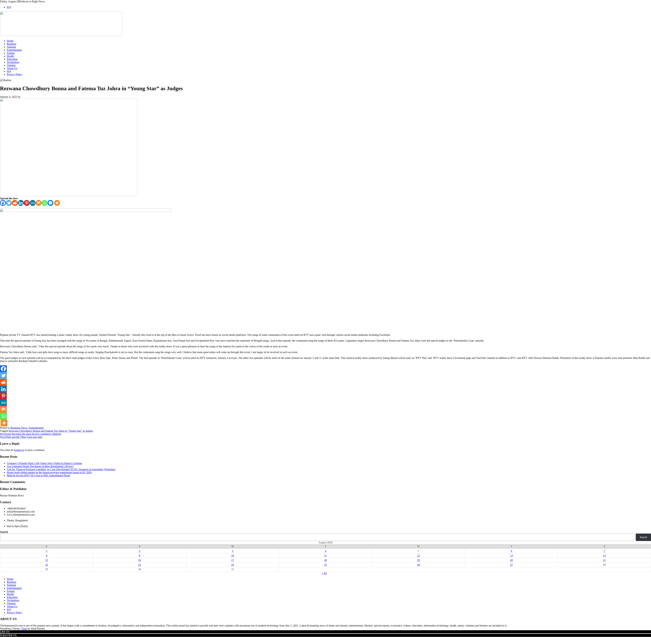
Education (12, 59)
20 (511, 560)
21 (604, 560)
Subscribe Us (8, 635)
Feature (11, 53)
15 (46, 560)
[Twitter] (9, 203)
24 (232, 564)
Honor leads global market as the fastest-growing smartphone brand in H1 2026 (49, 472)
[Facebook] (3, 203)
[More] (57, 203)
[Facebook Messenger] (50, 203)
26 (418, 564)
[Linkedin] (21, 203)
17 (232, 560)
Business (11, 43)
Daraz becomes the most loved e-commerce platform (30, 433)
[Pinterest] (27, 203)
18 (325, 560)
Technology (13, 62)
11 (325, 555)
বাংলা (9, 7)
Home (10, 40)
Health (10, 56)
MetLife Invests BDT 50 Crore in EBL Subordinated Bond (38, 475)
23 (139, 564)
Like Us (4, 631)
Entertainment (14, 50)
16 (139, 560)
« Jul (324, 573)
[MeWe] (33, 203)
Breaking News (19, 427)
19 (418, 560)
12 (418, 555)
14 (604, 555)
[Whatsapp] (44, 203)
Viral (24, 628)
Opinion (11, 65)
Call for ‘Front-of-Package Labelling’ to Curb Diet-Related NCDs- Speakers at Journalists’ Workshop (61, 469)
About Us (12, 68)
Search (4, 531)
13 (511, 555)
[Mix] (39, 203)
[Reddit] (15, 203)
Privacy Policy (14, 74)
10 (232, 555)
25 (325, 564)
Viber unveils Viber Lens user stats (21, 437)
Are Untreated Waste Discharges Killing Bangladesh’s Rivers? (40, 466)
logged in (19, 450)
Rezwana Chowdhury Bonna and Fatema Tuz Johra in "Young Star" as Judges (51, 430)
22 (46, 564)
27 (511, 564)
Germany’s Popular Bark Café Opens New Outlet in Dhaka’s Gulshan (44, 463)
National (11, 46)
